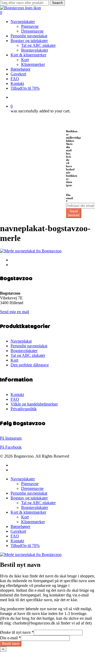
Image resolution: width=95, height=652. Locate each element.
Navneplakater (23, 479)
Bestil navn (10, 644)
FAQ (15, 399)
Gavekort (18, 531)
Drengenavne (32, 488)
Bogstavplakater (24, 350)
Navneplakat (21, 341)
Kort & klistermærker (28, 512)
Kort (14, 360)
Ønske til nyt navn (17, 632)
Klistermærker (33, 521)
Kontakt (17, 394)
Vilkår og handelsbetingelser (34, 404)
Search (57, 3)
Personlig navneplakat (29, 346)
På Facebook (11, 447)
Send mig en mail (14, 311)
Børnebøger (20, 526)
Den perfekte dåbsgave (30, 365)
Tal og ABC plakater (28, 355)
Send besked (73, 213)
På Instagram (11, 438)
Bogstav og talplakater (29, 498)
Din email (69, 198)
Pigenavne (30, 483)
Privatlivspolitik (24, 409)
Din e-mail (10, 638)
